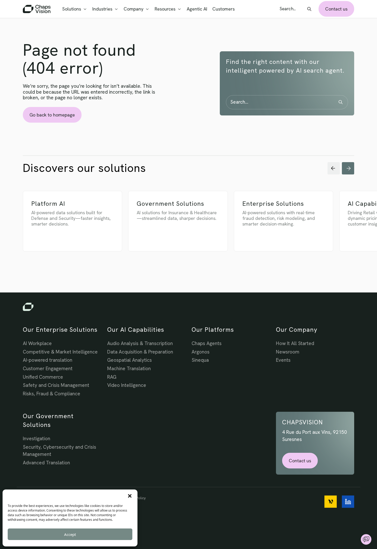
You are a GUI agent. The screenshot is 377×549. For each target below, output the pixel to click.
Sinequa (200, 360)
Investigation (36, 438)
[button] (129, 495)
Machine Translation (129, 368)
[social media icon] (330, 501)
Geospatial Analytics (129, 360)
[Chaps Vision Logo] (188, 307)
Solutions (71, 9)
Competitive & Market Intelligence (60, 352)
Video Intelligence (126, 385)
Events (283, 360)
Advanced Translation (46, 462)
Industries (102, 9)
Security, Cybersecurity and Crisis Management (59, 451)
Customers (223, 9)
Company (133, 9)
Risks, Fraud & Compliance (51, 393)
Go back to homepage (52, 115)
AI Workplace (37, 343)
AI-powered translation (47, 360)
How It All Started (295, 343)
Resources (165, 9)
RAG (111, 377)
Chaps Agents (207, 343)
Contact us (336, 9)
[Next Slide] (348, 168)
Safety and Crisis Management (56, 385)
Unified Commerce (43, 377)
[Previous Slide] (334, 168)
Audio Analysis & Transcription (140, 343)
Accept (70, 534)
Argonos (201, 352)
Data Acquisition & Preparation (140, 352)
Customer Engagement (48, 368)
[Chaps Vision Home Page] (37, 9)
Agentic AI (197, 9)
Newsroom (287, 352)
